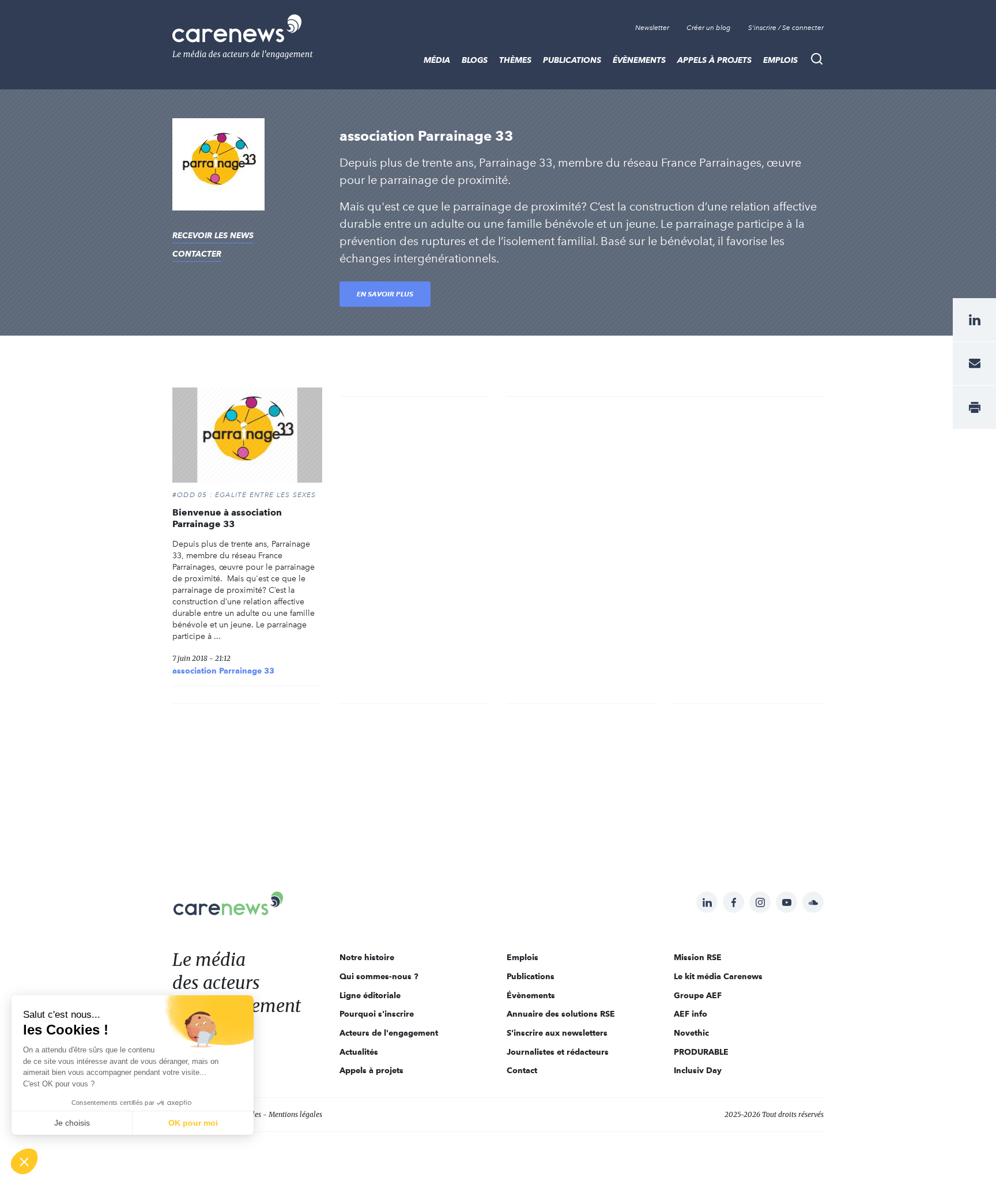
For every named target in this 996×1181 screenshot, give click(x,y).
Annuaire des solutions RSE (561, 1013)
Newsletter (652, 28)
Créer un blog (708, 28)
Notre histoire (366, 957)
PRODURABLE (701, 1051)
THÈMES (515, 60)
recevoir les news (213, 235)
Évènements (639, 60)
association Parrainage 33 (223, 670)
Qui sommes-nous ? (378, 976)
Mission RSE (698, 957)
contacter (196, 253)
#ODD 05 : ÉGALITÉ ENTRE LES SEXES (244, 494)
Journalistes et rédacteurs (558, 1051)
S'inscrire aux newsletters (557, 1032)
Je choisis (72, 1122)
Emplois (780, 60)
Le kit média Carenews (718, 976)
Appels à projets (714, 60)
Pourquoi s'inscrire (376, 1013)
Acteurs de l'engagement (388, 1032)
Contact (522, 1070)
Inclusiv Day (698, 1070)
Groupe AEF (698, 995)
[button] (24, 1161)
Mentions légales (295, 1114)
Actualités (358, 1051)
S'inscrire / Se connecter (786, 28)
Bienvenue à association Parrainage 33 (227, 518)
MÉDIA (437, 60)
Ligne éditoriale (370, 995)
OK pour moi (193, 1122)
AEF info (690, 1013)
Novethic (691, 1032)
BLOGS (475, 60)
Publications (572, 60)
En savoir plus (385, 293)
